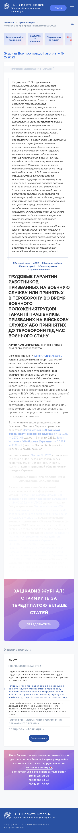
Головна (9, 23)
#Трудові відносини (39, 270)
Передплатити (39, 624)
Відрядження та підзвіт (54, 39)
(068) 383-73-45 (39, 780)
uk (72, 24)
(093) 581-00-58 (39, 784)
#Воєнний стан (21, 263)
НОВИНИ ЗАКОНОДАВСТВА (25, 666)
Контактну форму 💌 (39, 768)
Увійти (58, 7)
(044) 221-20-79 (39, 776)
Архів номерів (27, 23)
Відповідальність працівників (15, 39)
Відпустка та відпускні (35, 38)
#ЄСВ (36, 263)
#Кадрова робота (52, 263)
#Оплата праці (26, 266)
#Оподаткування (47, 266)
